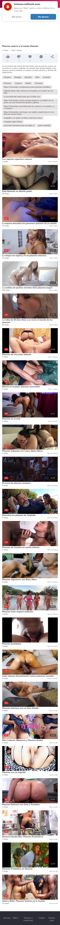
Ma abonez (43, 17)
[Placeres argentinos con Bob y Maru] (30, 565)
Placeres (7, 83)
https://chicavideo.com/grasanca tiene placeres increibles (27, 87)
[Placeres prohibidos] (30, 630)
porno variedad (44, 125)
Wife (37, 77)
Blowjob (18, 77)
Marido (28, 83)
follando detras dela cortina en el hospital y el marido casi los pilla (28, 92)
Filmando (38, 83)
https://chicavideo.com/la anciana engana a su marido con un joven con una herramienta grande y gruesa (29, 101)
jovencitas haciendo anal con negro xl (19, 125)
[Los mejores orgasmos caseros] (30, 145)
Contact (42, 918)
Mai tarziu (16, 17)
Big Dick (28, 77)
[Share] (52, 57)
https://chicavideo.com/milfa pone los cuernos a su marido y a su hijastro (29, 107)
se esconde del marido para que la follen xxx (22, 97)
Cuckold (46, 77)
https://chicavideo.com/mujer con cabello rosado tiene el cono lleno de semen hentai (29, 113)
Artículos (7, 918)
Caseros (18, 83)
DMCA (15, 918)
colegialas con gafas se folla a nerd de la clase (23, 118)
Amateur (7, 77)
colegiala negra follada (13, 122)
